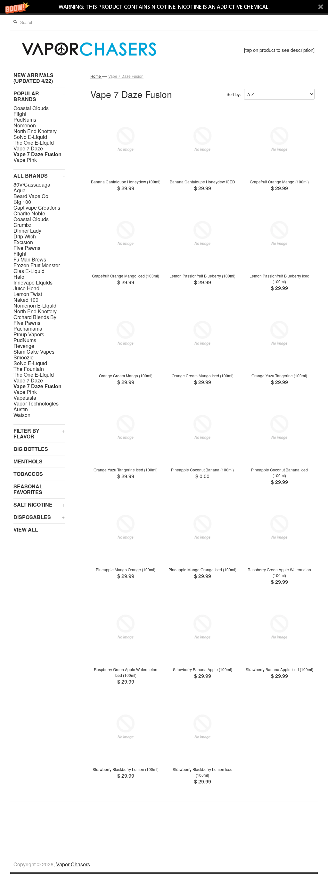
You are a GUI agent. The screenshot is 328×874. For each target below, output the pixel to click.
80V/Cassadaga (31, 185)
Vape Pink (25, 160)
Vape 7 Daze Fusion (37, 154)
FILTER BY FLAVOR (39, 433)
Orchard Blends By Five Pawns (34, 320)
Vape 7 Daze (28, 148)
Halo (18, 277)
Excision (23, 242)
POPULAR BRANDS (39, 96)
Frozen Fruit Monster (36, 265)
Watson (21, 415)
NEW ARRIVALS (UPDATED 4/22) (33, 77)
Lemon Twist (27, 294)
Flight (19, 114)
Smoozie (23, 357)
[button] (164, 6)
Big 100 (22, 202)
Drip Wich (24, 236)
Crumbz (22, 225)
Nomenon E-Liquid (34, 306)
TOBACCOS (28, 473)
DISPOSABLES (39, 517)
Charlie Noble (29, 213)
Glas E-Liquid (29, 271)
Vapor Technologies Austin (36, 406)
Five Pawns (26, 248)
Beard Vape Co (30, 196)
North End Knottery (35, 131)
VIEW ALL (25, 529)
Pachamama (27, 329)
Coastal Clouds (31, 108)
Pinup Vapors (28, 334)
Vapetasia (24, 398)
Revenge (23, 346)
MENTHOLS (28, 461)
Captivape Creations (36, 208)
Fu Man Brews (29, 259)
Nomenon (24, 125)
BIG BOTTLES (30, 449)
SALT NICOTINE (39, 504)
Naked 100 (25, 300)
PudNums (24, 120)
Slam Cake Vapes (33, 352)
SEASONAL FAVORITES (28, 489)
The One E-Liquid (33, 143)
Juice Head (26, 288)
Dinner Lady (27, 231)
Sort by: (233, 94)
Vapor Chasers (73, 864)
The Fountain (28, 369)
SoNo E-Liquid (30, 137)
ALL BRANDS (39, 175)
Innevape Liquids (33, 282)
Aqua (19, 190)
